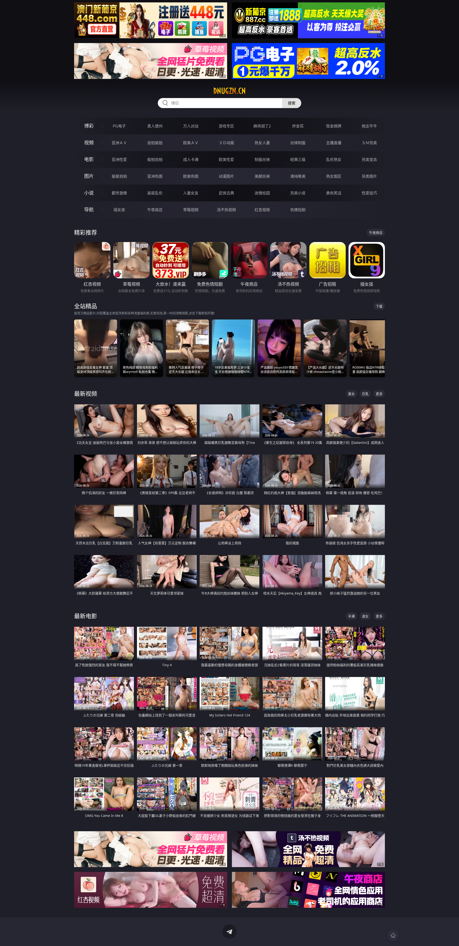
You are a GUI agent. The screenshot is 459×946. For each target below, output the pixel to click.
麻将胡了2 (262, 126)
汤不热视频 (226, 209)
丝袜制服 (298, 142)
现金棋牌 (333, 126)
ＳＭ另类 (369, 142)
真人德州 (155, 126)
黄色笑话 (333, 193)
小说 (89, 193)
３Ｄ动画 (226, 142)
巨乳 (365, 393)
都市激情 (119, 193)
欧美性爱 (226, 159)
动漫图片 (226, 176)
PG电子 (119, 126)
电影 (89, 159)
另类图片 (369, 176)
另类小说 (298, 193)
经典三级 (298, 159)
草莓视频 (190, 209)
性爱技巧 (369, 193)
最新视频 (85, 393)
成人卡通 (190, 159)
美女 (351, 393)
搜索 (291, 103)
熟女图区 (333, 176)
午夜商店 (155, 209)
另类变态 (369, 159)
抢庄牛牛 (369, 126)
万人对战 (190, 126)
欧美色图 (190, 176)
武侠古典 (226, 193)
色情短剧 (298, 209)
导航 (89, 209)
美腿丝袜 (262, 176)
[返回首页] (393, 935)
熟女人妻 (262, 142)
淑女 (365, 616)
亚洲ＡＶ (119, 142)
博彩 (89, 126)
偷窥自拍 (119, 176)
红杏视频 (262, 209)
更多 (379, 393)
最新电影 (85, 616)
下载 (379, 306)
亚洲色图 (155, 176)
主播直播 (333, 142)
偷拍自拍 (155, 159)
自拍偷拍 (155, 142)
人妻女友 (190, 193)
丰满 (351, 616)
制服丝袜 (262, 159)
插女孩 (119, 209)
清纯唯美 (298, 176)
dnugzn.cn (229, 91)
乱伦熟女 (333, 159)
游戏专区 (226, 126)
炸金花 (298, 126)
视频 (89, 142)
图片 (89, 176)
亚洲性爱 (119, 159)
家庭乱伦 (155, 193)
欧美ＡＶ (190, 142)
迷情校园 (262, 193)
